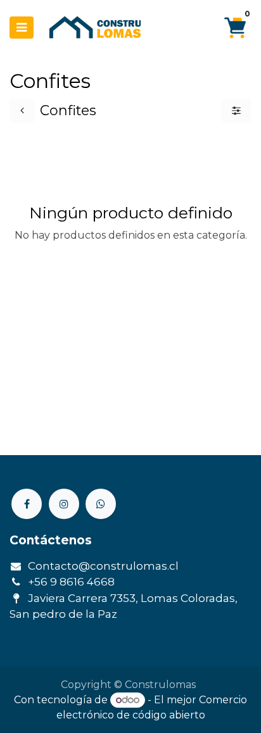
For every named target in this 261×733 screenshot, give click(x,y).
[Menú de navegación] (22, 27)
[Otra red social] (101, 504)
